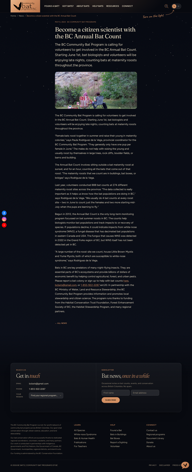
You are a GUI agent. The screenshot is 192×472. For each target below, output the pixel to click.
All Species (79, 430)
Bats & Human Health (84, 438)
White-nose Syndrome (85, 434)
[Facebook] (4, 213)
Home (13, 16)
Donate (149, 442)
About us (150, 446)
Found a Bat (116, 430)
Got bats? (68, 6)
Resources (112, 6)
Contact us (151, 430)
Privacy (153, 465)
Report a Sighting (118, 442)
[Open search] (166, 6)
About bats (83, 6)
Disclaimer (164, 465)
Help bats (97, 6)
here (125, 280)
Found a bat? (51, 6)
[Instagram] (4, 219)
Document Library (155, 438)
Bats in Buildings (118, 434)
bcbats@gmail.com (66, 285)
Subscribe (110, 400)
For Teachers (80, 446)
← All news (61, 323)
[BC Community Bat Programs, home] (25, 6)
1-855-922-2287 (90, 285)
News (21, 16)
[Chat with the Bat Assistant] (185, 465)
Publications (80, 442)
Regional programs (155, 434)
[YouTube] (4, 225)
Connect (127, 6)
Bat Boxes (115, 438)
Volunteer (115, 446)
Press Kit (177, 465)
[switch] (176, 6)
